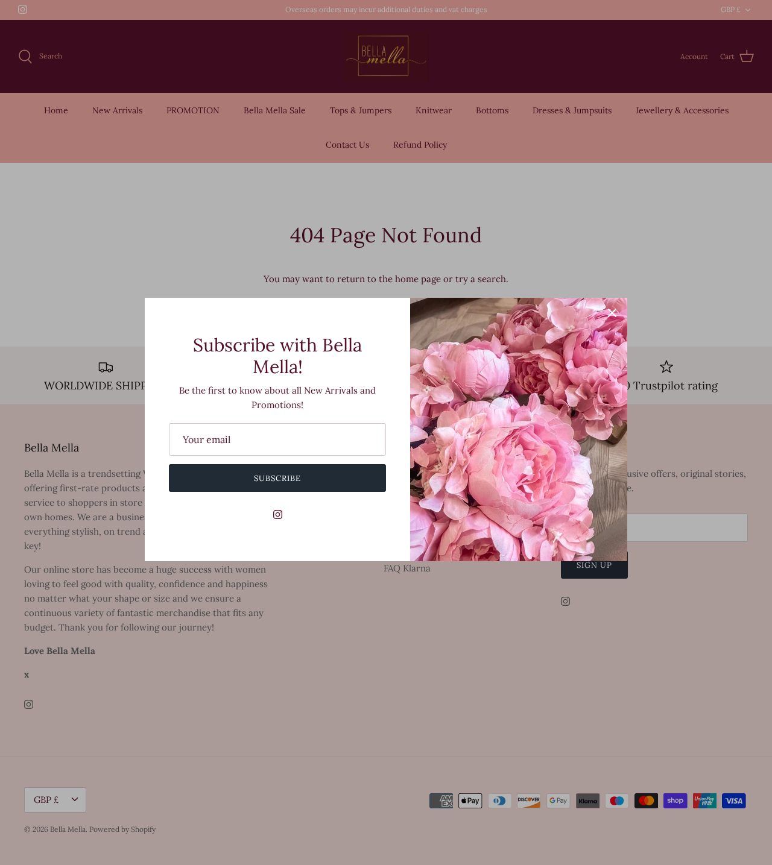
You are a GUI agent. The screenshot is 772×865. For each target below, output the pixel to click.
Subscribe (277, 478)
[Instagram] (277, 514)
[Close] (612, 313)
